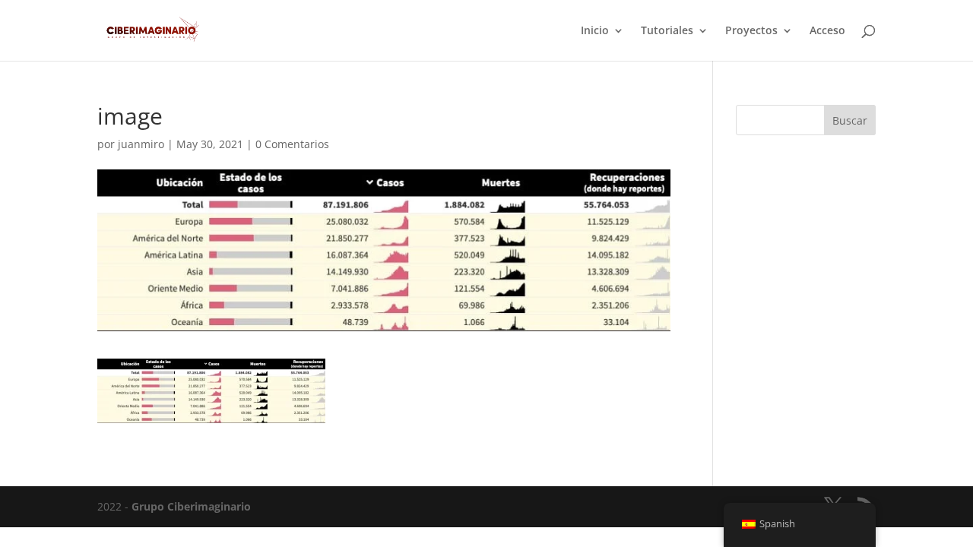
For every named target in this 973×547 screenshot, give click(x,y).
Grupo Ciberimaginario (191, 506)
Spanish (777, 523)
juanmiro (141, 144)
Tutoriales (667, 31)
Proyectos (751, 31)
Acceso (827, 31)
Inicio (595, 31)
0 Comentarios (292, 144)
